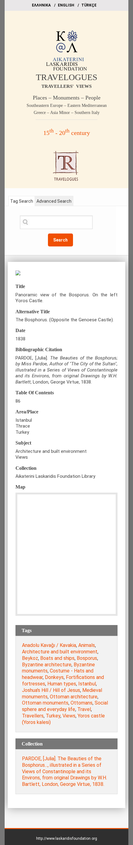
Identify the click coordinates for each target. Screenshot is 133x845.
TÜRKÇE (89, 5)
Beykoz (30, 658)
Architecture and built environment (59, 652)
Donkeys (54, 677)
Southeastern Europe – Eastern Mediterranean (67, 105)
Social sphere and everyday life (65, 706)
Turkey (53, 716)
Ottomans (81, 703)
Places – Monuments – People (67, 98)
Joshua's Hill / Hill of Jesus (51, 690)
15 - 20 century (66, 132)
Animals (86, 645)
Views (68, 716)
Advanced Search (53, 201)
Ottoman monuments (45, 703)
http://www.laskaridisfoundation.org (66, 838)
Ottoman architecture (73, 697)
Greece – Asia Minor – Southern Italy (67, 112)
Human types (61, 684)
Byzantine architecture (46, 665)
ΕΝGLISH (66, 5)
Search (60, 240)
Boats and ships (57, 658)
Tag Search (21, 201)
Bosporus (87, 658)
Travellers (33, 716)
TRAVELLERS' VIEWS (66, 86)
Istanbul (87, 684)
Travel (84, 709)
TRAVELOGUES (66, 77)
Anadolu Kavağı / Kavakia (49, 645)
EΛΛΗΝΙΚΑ (41, 5)
